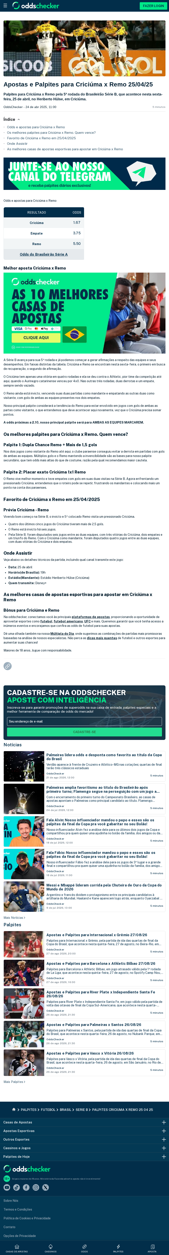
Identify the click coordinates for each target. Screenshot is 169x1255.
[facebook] (26, 1187)
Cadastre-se (84, 732)
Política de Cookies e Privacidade (27, 1218)
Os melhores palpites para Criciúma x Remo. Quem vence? (51, 132)
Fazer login (153, 6)
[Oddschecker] (27, 1169)
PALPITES (118, 1251)
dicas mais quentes (102, 638)
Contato (9, 1227)
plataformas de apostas (91, 617)
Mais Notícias (13, 917)
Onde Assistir (17, 143)
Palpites (12, 924)
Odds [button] (84, 1251)
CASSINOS (51, 1251)
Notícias (13, 744)
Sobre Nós (11, 1200)
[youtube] (7, 1187)
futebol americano (68, 621)
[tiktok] (16, 1187)
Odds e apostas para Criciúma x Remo (36, 127)
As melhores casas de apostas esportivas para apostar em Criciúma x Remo (65, 149)
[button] (153, 1246)
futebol (46, 621)
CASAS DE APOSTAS (17, 1251)
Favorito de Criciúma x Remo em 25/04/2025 (41, 138)
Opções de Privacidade (20, 1236)
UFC (87, 621)
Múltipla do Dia (62, 633)
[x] (45, 1187)
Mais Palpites (13, 1082)
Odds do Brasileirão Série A (44, 254)
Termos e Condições (18, 1209)
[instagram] (36, 1187)
